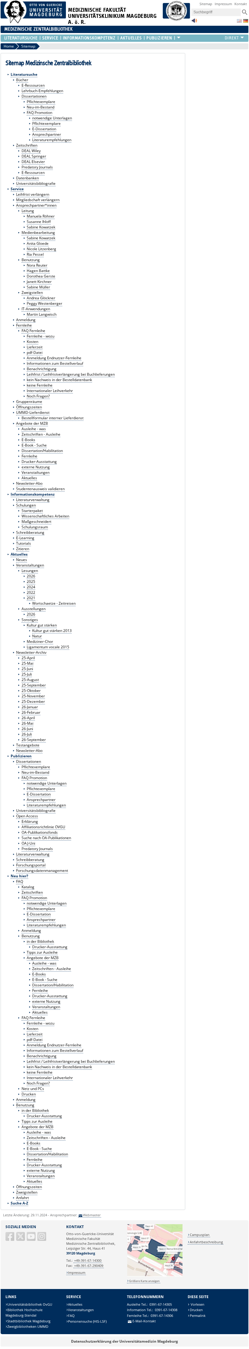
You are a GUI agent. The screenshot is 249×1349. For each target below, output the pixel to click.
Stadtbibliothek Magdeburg (28, 1321)
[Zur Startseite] (33, 22)
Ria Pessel (35, 254)
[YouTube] (31, 1239)
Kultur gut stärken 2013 (52, 630)
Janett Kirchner (39, 281)
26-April (28, 717)
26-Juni (27, 728)
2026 (31, 576)
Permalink (198, 1315)
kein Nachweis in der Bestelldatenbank (59, 379)
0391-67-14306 (162, 1315)
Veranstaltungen (35, 472)
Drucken (29, 1094)
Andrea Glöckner (41, 298)
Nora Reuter (37, 265)
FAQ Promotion (39, 112)
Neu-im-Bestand (40, 107)
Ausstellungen (34, 608)
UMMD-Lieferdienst (32, 412)
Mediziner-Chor (40, 641)
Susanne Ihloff (39, 221)
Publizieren (159, 38)
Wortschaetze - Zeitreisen (54, 603)
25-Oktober (31, 690)
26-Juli (27, 734)
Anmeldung (26, 319)
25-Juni (27, 668)
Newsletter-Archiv (31, 652)
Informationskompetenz (89, 38)
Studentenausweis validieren (40, 488)
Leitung (28, 210)
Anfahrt (22, 1197)
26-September (34, 739)
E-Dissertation (44, 128)
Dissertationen (34, 96)
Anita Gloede (38, 243)
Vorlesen (197, 1304)
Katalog (28, 886)
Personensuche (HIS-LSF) (87, 1321)
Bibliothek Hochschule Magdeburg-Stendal (24, 1312)
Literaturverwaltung (32, 499)
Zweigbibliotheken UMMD (27, 1326)
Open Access (27, 816)
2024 (31, 587)
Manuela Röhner (41, 216)
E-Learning (25, 537)
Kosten (32, 341)
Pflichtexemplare (41, 101)
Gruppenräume (29, 401)
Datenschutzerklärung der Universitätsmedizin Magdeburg (124, 1341)
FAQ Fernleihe (33, 330)
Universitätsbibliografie (36, 183)
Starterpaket (32, 510)
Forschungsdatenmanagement (42, 870)
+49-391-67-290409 (88, 1265)
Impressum (223, 4)
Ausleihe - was (34, 428)
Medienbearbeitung (38, 232)
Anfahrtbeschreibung (206, 1242)
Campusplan (200, 1234)
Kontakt (240, 4)
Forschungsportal (31, 865)
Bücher (22, 79)
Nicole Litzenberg (41, 248)
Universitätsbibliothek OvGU (29, 1304)
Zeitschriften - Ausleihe (41, 434)
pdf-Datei (35, 352)
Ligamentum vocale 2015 (48, 647)
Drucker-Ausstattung (39, 461)
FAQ (19, 881)
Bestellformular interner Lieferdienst (53, 417)
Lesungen (30, 570)
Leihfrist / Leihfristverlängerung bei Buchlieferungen (71, 374)
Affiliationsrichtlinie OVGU (43, 826)
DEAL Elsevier (33, 161)
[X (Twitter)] (21, 1239)
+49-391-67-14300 (87, 1260)
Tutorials (23, 543)
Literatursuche (21, 38)
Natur (37, 636)
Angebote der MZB (32, 423)
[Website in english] (239, 21)
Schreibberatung (30, 532)
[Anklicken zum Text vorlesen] (194, 22)
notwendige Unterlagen (52, 118)
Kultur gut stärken (42, 625)
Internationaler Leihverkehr (50, 390)
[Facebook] (10, 1239)
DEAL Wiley (31, 150)
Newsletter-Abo (29, 483)
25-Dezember (33, 701)
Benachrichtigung (41, 368)
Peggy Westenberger (44, 303)
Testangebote (27, 745)
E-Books (28, 439)
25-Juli (27, 674)
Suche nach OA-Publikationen (46, 837)
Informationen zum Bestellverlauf (55, 363)
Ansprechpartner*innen (36, 205)
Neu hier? (19, 876)
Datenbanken (27, 178)
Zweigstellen (32, 292)
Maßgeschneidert (36, 521)
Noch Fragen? (38, 396)
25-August (30, 679)
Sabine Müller (38, 287)
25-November (33, 696)
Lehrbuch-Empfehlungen (42, 90)
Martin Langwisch (41, 314)
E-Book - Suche (34, 445)
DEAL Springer (34, 156)
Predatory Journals (37, 167)
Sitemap (206, 4)
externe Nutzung (36, 467)
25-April (28, 657)
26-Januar (30, 706)
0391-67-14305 (160, 1304)
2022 (31, 592)
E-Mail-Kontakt (144, 1321)
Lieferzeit (35, 347)
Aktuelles (131, 38)
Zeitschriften (26, 145)
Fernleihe (24, 325)
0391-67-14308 (166, 1309)
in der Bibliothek (40, 941)
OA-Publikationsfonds (40, 832)
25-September (34, 685)
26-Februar (31, 712)
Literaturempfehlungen (51, 139)
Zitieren (22, 548)
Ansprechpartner (46, 134)
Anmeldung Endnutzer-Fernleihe (54, 358)
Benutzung (31, 259)
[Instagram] (42, 1239)
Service (50, 38)
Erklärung (30, 821)
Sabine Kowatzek (41, 227)
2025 (31, 581)
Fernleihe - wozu (40, 336)
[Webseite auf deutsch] (245, 21)
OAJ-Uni (28, 843)
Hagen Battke (38, 270)
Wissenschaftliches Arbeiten (45, 516)
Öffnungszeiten (29, 407)
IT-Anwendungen (36, 308)
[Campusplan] (155, 1275)
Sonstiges (30, 619)
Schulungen (26, 505)
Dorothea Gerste (41, 276)
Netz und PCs (33, 1088)
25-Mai (27, 663)
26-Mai (27, 723)
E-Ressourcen (33, 85)
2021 (31, 597)
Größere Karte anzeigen (144, 1281)
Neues (21, 559)
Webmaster (92, 1215)
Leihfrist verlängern (32, 194)
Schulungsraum (35, 527)
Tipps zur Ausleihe (42, 952)
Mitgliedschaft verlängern (38, 199)
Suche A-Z (19, 1203)
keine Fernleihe (40, 385)
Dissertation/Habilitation (42, 450)
